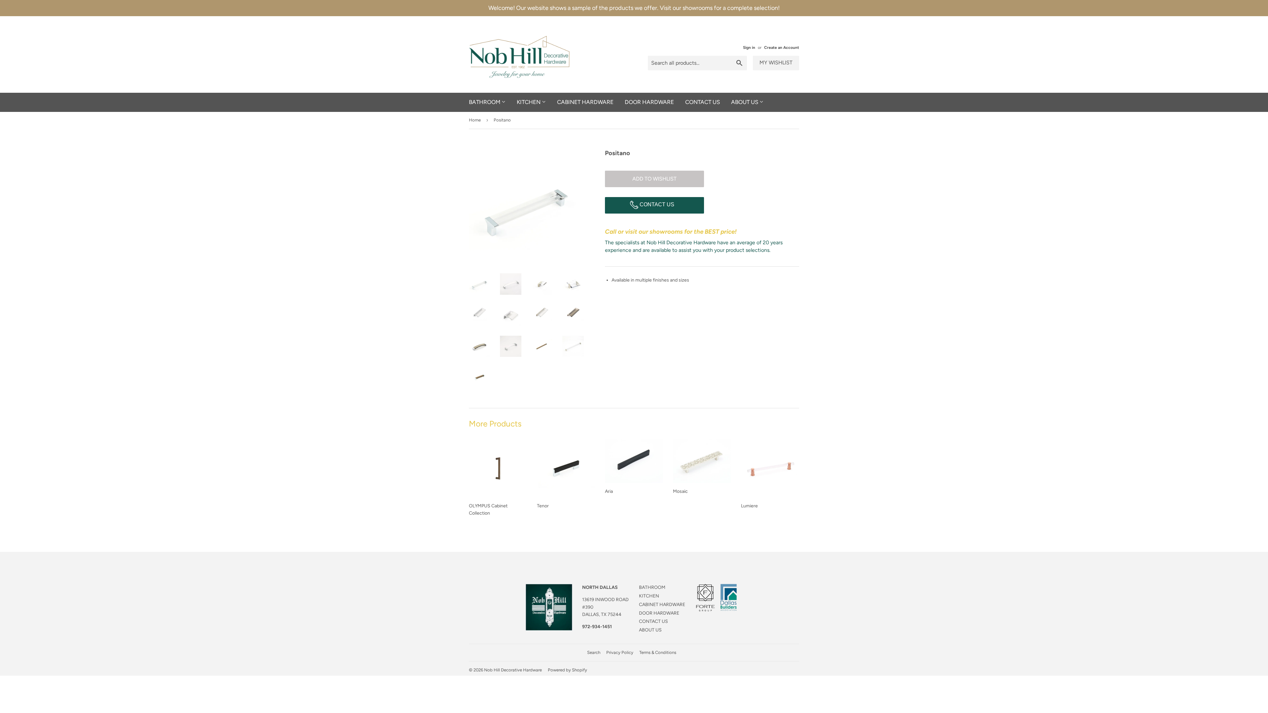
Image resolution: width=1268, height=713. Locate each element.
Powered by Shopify (567, 669)
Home (475, 120)
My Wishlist (775, 62)
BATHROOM (485, 102)
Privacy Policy (619, 652)
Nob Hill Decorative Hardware (513, 669)
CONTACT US (702, 102)
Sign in (749, 47)
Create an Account (781, 47)
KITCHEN (529, 102)
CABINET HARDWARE (585, 102)
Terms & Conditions (657, 652)
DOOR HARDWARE (649, 102)
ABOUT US (745, 102)
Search (593, 652)
